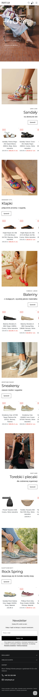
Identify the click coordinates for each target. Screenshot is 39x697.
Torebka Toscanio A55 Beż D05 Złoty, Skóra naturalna (27, 512)
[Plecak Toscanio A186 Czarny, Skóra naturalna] (10, 501)
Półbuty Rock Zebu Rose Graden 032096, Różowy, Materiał (27, 603)
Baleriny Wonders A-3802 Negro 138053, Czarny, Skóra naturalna (10, 326)
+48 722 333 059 (10, 675)
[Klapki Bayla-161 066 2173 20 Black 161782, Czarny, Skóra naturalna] (27, 224)
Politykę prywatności (22, 645)
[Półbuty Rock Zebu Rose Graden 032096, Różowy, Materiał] (27, 592)
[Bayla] (6, 3)
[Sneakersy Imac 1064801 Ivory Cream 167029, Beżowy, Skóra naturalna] (27, 407)
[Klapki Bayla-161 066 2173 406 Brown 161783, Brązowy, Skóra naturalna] (10, 224)
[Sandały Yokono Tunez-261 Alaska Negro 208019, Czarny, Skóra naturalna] (27, 133)
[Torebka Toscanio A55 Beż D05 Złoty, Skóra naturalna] (27, 501)
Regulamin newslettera (10, 645)
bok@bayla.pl (9, 680)
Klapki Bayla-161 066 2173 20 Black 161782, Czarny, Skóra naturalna (27, 235)
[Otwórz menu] (36, 3)
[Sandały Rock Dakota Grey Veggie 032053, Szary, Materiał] (10, 592)
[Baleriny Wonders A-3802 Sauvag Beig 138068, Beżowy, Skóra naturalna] (27, 315)
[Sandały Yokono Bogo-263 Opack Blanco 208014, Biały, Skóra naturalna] (10, 133)
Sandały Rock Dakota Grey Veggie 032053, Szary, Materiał (10, 603)
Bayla (16, 688)
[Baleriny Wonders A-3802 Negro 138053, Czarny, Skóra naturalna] (10, 315)
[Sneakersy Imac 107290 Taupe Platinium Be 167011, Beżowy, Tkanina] (10, 407)
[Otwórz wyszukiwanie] (28, 3)
